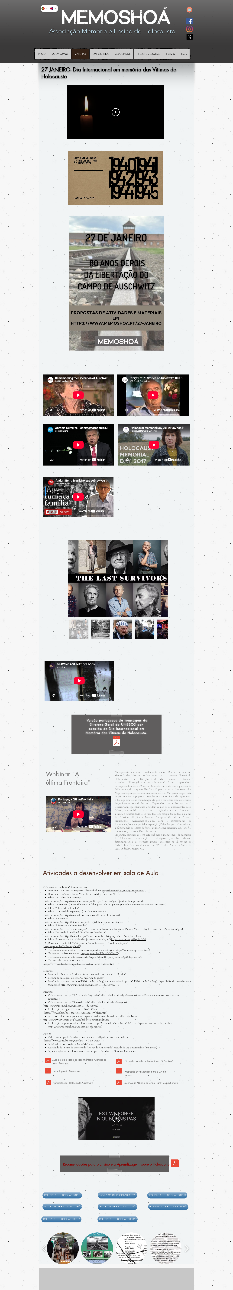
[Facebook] (189, 21)
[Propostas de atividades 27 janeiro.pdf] (119, 1071)
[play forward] (186, 1248)
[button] (63, 1248)
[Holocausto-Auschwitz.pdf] (48, 1083)
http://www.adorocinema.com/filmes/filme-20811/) (92, 915)
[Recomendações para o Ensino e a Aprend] (174, 1164)
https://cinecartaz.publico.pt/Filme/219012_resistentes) (93, 922)
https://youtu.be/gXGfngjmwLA (123, 956)
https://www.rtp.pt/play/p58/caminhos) (124, 890)
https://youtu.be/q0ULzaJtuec (132, 950)
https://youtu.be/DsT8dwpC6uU (62, 946)
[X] (189, 37)
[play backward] (44, 1248)
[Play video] (116, 112)
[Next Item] (163, 578)
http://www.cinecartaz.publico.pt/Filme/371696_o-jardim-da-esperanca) (103, 901)
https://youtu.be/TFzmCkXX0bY (99, 953)
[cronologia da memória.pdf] (48, 1071)
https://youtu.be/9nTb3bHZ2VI (128, 939)
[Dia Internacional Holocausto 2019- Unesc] (116, 741)
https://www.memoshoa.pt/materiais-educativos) (88, 984)
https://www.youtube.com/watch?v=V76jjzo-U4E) (72, 1040)
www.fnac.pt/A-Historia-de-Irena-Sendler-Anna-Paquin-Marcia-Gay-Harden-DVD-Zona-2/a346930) (127, 929)
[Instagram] (189, 29)
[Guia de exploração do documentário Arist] (48, 1061)
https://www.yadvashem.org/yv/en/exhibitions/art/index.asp (76, 1019)
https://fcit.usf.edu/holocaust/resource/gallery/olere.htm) (75, 1012)
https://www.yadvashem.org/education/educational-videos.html (78, 963)
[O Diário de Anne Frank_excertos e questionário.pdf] (119, 1083)
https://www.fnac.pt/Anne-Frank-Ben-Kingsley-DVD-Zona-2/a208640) (103, 936)
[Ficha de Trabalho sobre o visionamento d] (119, 1062)
